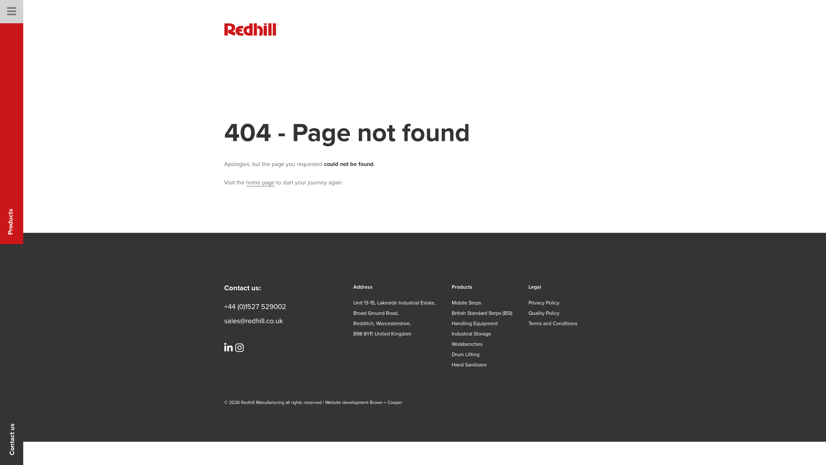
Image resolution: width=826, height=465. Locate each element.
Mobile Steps (466, 303)
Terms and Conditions (553, 323)
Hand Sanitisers (469, 365)
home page (260, 182)
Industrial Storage (471, 334)
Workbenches (467, 344)
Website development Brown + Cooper (363, 402)
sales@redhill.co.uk (253, 321)
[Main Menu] (11, 11)
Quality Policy (544, 313)
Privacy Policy (544, 303)
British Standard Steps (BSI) (482, 313)
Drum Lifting (465, 354)
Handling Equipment (475, 323)
